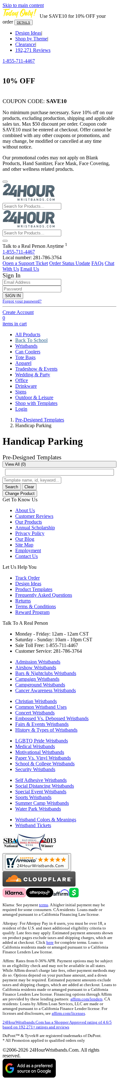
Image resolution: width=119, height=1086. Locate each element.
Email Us (29, 269)
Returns (23, 600)
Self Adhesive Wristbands (41, 780)
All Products (27, 334)
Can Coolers (27, 351)
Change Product (20, 493)
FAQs (97, 263)
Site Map (24, 544)
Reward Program (32, 612)
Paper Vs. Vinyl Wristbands (43, 758)
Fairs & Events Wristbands (42, 724)
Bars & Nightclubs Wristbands (45, 673)
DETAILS (23, 22)
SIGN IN (13, 295)
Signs (20, 391)
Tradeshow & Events (36, 369)
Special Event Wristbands (40, 791)
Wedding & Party (32, 374)
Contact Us (26, 556)
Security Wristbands (35, 769)
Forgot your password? (22, 301)
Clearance (25, 44)
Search (11, 486)
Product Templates (33, 589)
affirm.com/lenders (86, 999)
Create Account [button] (18, 312)
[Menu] (5, 182)
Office (21, 380)
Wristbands (26, 346)
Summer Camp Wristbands (42, 803)
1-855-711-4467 (19, 61)
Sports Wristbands (33, 797)
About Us (25, 510)
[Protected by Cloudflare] (39, 885)
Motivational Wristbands (39, 752)
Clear (29, 486)
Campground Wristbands (40, 684)
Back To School (31, 340)
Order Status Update (69, 263)
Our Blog (24, 539)
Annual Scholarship (35, 527)
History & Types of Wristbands (46, 730)
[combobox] (59, 464)
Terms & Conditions (35, 606)
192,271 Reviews (32, 50)
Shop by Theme (31, 38)
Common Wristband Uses (41, 707)
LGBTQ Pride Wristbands (41, 740)
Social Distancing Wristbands (44, 786)
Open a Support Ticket (25, 263)
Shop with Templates (36, 403)
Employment (28, 550)
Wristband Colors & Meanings (45, 819)
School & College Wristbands (45, 763)
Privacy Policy (29, 533)
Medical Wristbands (35, 746)
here (50, 942)
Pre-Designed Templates (39, 419)
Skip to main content (23, 5)
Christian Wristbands (36, 701)
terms (43, 905)
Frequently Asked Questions (43, 595)
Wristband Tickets (33, 825)
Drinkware (26, 386)
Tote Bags (25, 357)
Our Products (28, 522)
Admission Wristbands (37, 662)
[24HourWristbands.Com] (29, 200)
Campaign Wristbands (37, 679)
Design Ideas (28, 33)
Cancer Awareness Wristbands (45, 690)
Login (21, 409)
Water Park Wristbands (38, 808)
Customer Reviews (34, 516)
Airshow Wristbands (35, 667)
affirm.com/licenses (68, 1013)
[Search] (5, 241)
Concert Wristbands (35, 712)
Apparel (23, 363)
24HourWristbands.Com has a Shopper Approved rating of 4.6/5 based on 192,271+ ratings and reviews (57, 1024)
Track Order (27, 578)
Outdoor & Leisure (34, 397)
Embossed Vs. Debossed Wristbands (52, 718)
